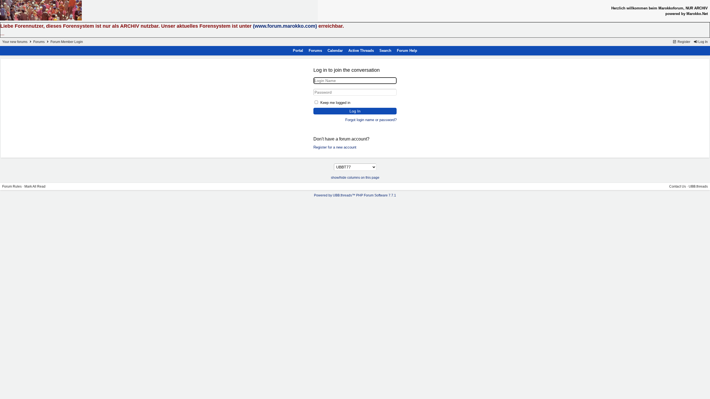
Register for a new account (334, 147)
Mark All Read (34, 186)
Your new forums (14, 42)
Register (683, 42)
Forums (39, 42)
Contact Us (677, 186)
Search (385, 50)
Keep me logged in (335, 103)
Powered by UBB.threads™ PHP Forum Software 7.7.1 (355, 195)
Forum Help (407, 50)
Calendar (335, 50)
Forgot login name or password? (371, 120)
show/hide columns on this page (355, 178)
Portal (298, 50)
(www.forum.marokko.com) (285, 26)
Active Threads (361, 50)
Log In (703, 42)
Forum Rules (12, 186)
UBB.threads (698, 186)
